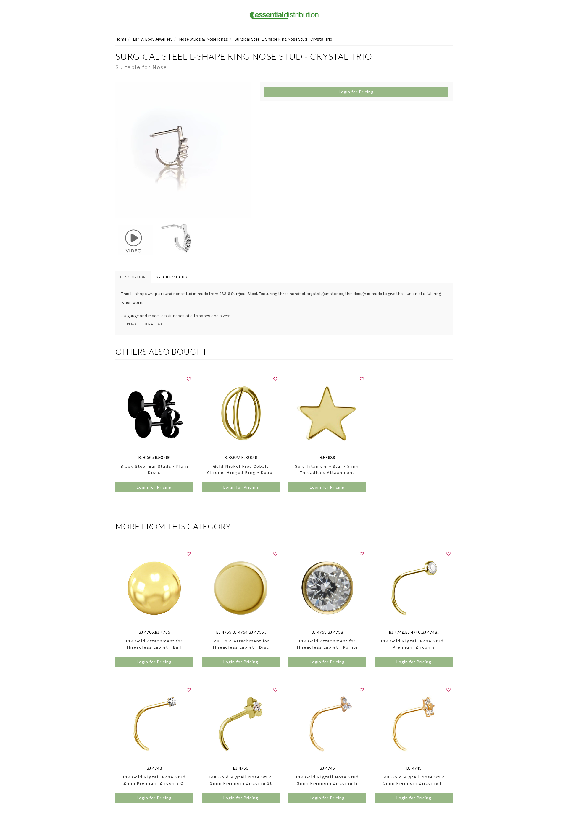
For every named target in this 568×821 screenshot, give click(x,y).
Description (133, 277)
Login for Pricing (356, 91)
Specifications (171, 277)
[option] (183, 150)
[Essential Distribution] (284, 14)
